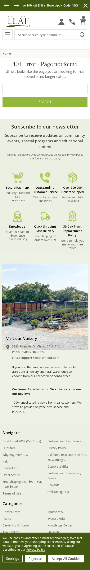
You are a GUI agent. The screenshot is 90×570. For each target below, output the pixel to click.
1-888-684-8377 (33, 352)
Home (7, 54)
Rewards (53, 485)
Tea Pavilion (11, 532)
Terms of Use (12, 493)
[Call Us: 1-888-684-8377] (72, 22)
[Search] (82, 34)
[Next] (16, 5)
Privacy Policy (75, 154)
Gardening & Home (16, 525)
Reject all (35, 558)
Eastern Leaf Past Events (64, 441)
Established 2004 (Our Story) (22, 441)
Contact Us (10, 468)
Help (6, 461)
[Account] (61, 22)
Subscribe (54, 532)
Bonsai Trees (12, 512)
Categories (13, 503)
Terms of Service (44, 158)
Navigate (11, 432)
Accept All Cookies (66, 558)
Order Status (11, 475)
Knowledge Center (60, 525)
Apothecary (55, 512)
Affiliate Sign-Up (58, 492)
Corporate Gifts (58, 466)
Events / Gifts (57, 519)
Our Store (9, 448)
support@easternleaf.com (40, 358)
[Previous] (6, 5)
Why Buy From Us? (15, 455)
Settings (12, 558)
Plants (7, 519)
